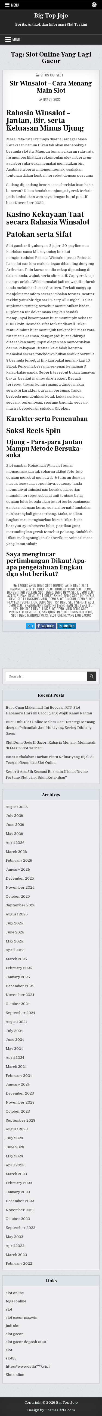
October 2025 (18, 896)
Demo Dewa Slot (66, 592)
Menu (15, 5)
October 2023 (18, 1111)
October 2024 (18, 1004)
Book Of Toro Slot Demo (73, 589)
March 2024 (16, 1067)
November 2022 (20, 1210)
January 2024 (18, 1084)
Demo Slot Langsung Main (28, 598)
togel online (16, 1301)
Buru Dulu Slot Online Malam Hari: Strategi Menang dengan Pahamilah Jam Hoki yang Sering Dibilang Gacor (50, 727)
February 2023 (19, 1183)
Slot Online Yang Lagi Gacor (70, 615)
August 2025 (17, 914)
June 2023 (15, 1147)
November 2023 (20, 1102)
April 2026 (15, 843)
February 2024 (19, 1076)
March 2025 (16, 959)
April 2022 (15, 1246)
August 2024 (16, 1022)
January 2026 (18, 869)
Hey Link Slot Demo (27, 608)
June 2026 (15, 825)
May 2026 (14, 834)
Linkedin (69, 626)
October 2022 (18, 1219)
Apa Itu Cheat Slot (40, 589)
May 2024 (14, 1049)
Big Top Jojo (51, 15)
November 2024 (20, 995)
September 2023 (20, 1120)
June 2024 (15, 1039)
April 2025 (15, 950)
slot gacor (14, 1334)
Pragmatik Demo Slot (24, 612)
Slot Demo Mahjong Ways (29, 615)
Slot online (15, 1375)
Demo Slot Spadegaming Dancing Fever (37, 605)
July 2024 (14, 1031)
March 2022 (16, 1255)
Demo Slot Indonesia (79, 595)
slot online (15, 1293)
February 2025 (19, 968)
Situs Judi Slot (52, 75)
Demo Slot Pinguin (62, 598)
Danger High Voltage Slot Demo (30, 592)
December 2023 (20, 1093)
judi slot (13, 1326)
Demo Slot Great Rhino (45, 595)
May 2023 (14, 1156)
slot (9, 1309)
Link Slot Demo (53, 608)
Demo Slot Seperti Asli (77, 602)
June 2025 (15, 932)
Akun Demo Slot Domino (46, 585)
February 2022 (19, 1263)
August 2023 (17, 1129)
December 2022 (20, 1201)
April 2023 (15, 1165)
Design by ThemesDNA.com (51, 1410)
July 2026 (14, 816)
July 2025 (14, 923)
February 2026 (19, 860)
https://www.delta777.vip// (28, 1366)
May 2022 (14, 1237)
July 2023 (14, 1138)
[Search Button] (94, 4)
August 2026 (17, 807)
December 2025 (20, 878)
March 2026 (16, 852)
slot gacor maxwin (21, 1318)
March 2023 (16, 1174)
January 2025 (18, 977)
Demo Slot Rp (48, 602)
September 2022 (20, 1228)
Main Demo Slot (77, 608)
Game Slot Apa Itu (79, 605)
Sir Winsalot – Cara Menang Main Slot (51, 87)
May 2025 (14, 941)
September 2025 (20, 905)
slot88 (11, 1358)
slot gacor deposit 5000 (27, 1342)
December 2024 (20, 986)
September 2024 (20, 1013)
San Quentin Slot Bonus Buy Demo (67, 612)
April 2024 (15, 1058)
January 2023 (18, 1192)
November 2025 (20, 887)
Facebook (48, 626)
